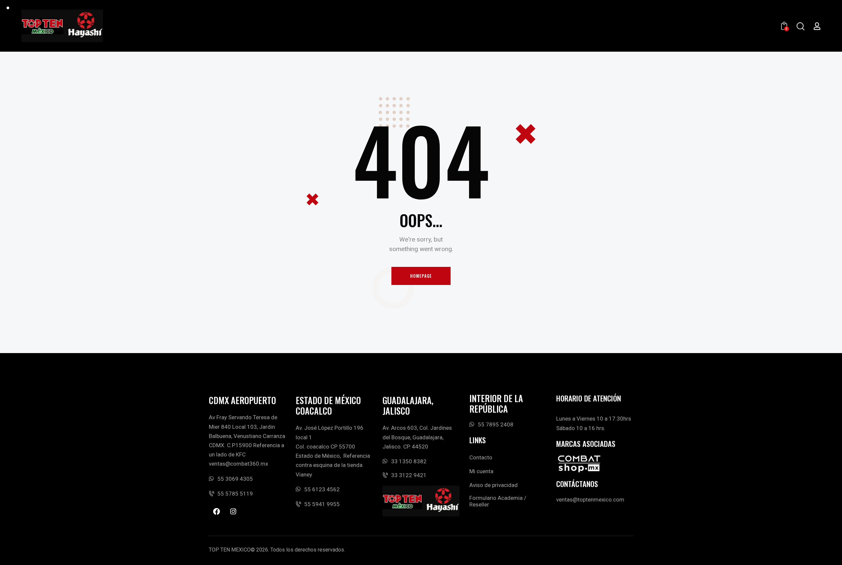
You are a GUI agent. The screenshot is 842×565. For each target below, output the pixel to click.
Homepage (421, 275)
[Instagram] (233, 511)
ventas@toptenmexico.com (590, 499)
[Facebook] (216, 511)
